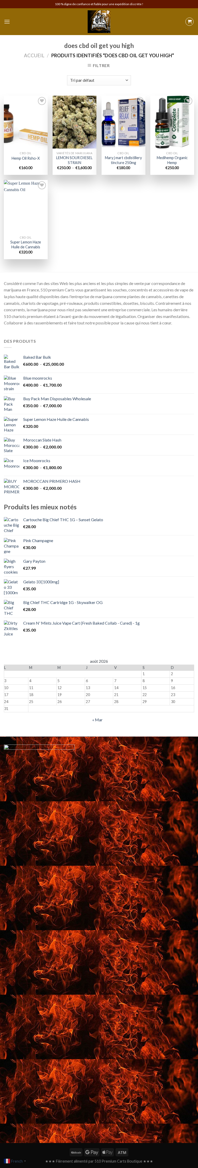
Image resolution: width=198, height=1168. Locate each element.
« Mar (97, 719)
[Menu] (7, 21)
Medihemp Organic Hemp (172, 160)
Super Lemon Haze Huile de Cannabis (25, 244)
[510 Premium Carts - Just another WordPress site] (99, 21)
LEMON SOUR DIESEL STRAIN (74, 160)
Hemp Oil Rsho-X (26, 158)
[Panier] (189, 22)
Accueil (34, 55)
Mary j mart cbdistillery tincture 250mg (123, 160)
